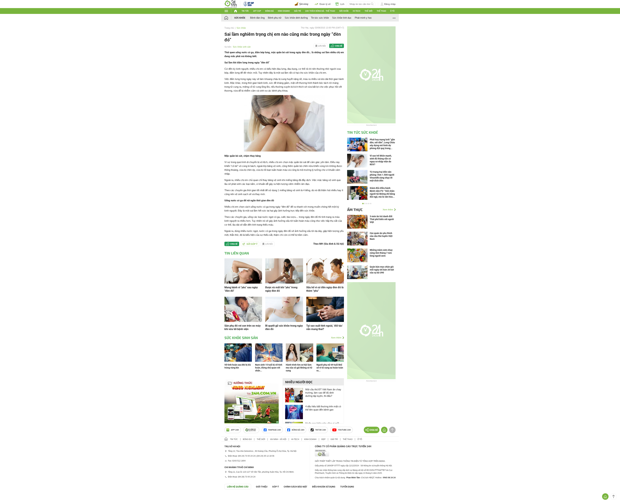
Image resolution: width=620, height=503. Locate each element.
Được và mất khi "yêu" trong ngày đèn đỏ (281, 289)
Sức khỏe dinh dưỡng (296, 17)
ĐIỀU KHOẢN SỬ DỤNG (323, 486)
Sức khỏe (344, 11)
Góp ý (275, 486)
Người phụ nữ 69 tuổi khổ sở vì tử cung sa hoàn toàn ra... (329, 367)
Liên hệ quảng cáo (237, 486)
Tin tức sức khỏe (320, 17)
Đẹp (323, 439)
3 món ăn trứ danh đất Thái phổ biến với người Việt (382, 219)
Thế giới (368, 11)
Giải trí (297, 11)
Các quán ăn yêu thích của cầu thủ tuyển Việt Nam (381, 236)
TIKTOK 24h (320, 430)
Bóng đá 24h (298, 430)
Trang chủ (229, 28)
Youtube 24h (344, 430)
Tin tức (245, 11)
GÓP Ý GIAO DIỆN (9, 497)
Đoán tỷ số (325, 4)
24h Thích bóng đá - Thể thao (320, 11)
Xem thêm (336, 337)
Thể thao (381, 11)
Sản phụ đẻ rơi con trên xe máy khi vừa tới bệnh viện (242, 327)
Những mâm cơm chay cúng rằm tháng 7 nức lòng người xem (381, 253)
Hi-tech (356, 11)
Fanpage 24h (274, 430)
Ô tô (392, 11)
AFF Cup (257, 11)
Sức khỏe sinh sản (242, 47)
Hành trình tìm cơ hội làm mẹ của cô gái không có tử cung (299, 367)
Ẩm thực (355, 209)
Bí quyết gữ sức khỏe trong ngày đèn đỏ (284, 327)
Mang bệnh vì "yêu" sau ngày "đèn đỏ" (241, 289)
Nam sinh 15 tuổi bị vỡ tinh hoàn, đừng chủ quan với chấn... (268, 367)
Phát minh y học (363, 17)
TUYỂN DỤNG (347, 486)
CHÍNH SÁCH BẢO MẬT (295, 486)
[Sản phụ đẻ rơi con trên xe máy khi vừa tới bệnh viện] (243, 309)
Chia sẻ (338, 46)
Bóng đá (269, 11)
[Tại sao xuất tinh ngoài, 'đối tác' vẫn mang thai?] (325, 309)
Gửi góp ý (252, 244)
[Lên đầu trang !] (613, 496)
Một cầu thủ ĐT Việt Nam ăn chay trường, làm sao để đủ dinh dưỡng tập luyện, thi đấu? (323, 392)
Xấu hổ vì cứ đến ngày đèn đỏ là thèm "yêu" (325, 289)
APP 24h (235, 430)
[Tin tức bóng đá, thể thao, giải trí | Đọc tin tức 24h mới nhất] (230, 3)
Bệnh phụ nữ (274, 17)
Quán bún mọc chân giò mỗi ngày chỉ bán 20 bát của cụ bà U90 (382, 269)
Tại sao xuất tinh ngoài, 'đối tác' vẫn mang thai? (324, 327)
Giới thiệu (261, 486)
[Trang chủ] (229, 18)
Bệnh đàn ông (257, 17)
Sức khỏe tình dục (341, 17)
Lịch (342, 4)
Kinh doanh (284, 11)
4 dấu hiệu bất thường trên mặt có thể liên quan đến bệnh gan (323, 408)
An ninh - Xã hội (278, 439)
